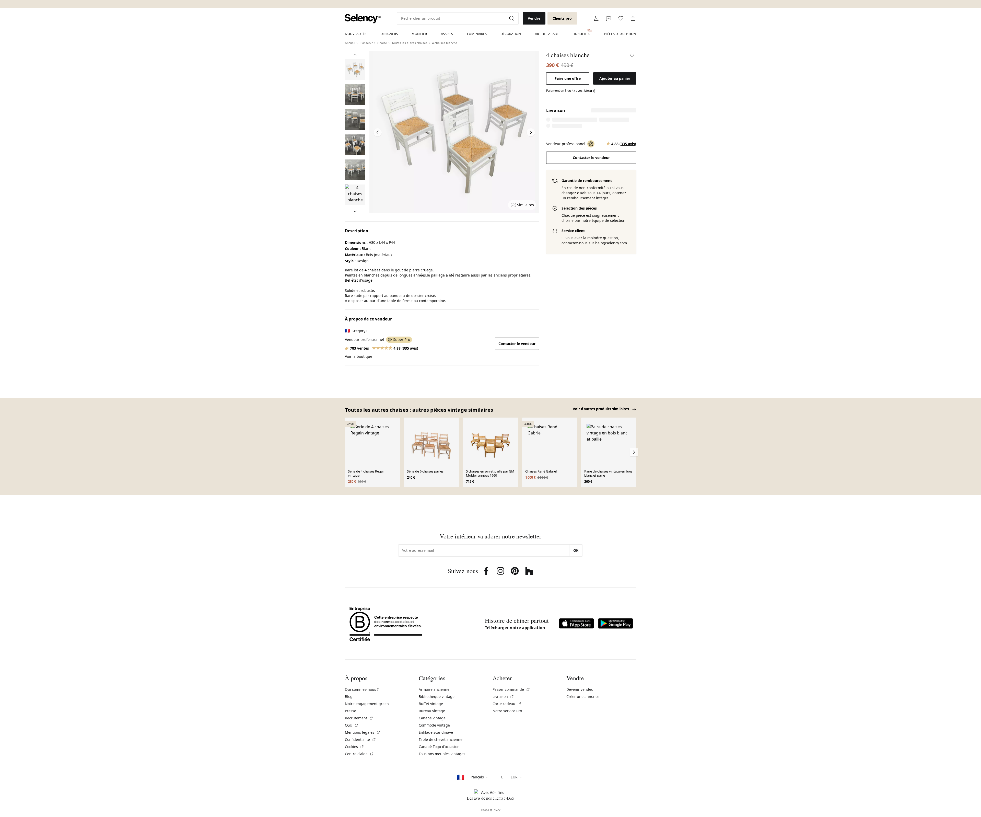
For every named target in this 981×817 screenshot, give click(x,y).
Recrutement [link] (359, 718)
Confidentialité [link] (360, 739)
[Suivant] (355, 212)
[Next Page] (531, 132)
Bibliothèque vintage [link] (436, 696)
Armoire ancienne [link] (434, 689)
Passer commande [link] (511, 689)
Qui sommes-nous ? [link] (362, 689)
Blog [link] (349, 696)
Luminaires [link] (477, 33)
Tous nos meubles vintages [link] (442, 753)
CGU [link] (351, 725)
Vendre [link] (534, 18)
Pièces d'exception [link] (620, 33)
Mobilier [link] (419, 33)
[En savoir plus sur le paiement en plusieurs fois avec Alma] (590, 91)
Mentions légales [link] (362, 732)
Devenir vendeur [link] (580, 689)
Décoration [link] (510, 33)
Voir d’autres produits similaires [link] (601, 408)
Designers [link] (389, 33)
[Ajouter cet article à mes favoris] (632, 55)
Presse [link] (350, 710)
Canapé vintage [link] (432, 718)
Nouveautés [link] (355, 33)
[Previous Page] (377, 132)
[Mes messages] (608, 18)
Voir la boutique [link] (358, 356)
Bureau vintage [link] (432, 710)
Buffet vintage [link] (431, 703)
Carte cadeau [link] (507, 703)
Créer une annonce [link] (582, 696)
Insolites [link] (582, 32)
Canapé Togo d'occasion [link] (439, 746)
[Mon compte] (596, 18)
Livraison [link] (503, 696)
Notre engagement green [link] (367, 703)
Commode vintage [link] (434, 725)
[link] (363, 19)
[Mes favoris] (621, 18)
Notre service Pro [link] (507, 710)
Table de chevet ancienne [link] (440, 739)
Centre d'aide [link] (359, 753)
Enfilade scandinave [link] (436, 732)
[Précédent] (355, 54)
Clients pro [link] (562, 18)
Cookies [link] (354, 746)
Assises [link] (447, 33)
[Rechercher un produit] (512, 18)
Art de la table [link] (547, 33)
